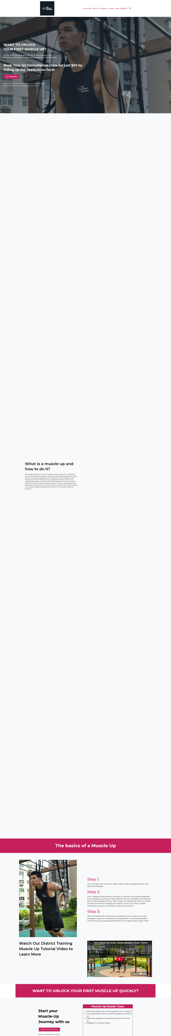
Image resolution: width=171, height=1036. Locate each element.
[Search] (130, 8)
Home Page (87, 8)
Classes (111, 8)
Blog (117, 8)
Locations (102, 8)
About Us (95, 8)
